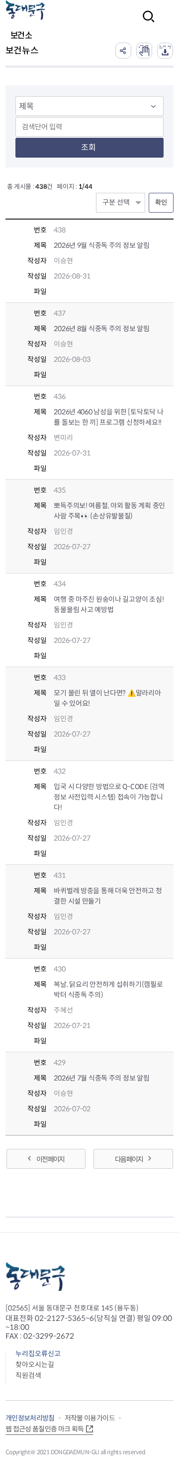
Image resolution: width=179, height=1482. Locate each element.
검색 (146, 23)
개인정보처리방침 (30, 1418)
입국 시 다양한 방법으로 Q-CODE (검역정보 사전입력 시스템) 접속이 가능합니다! (109, 797)
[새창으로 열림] (144, 50)
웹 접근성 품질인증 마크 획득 (44, 1429)
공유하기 (123, 50)
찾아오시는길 (34, 1364)
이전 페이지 (50, 1159)
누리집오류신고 (38, 1353)
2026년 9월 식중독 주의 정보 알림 (101, 245)
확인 (161, 202)
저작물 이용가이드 (90, 1418)
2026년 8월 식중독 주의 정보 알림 (101, 328)
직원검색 (28, 1375)
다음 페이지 (129, 1159)
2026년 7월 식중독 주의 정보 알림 (101, 1078)
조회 (88, 147)
